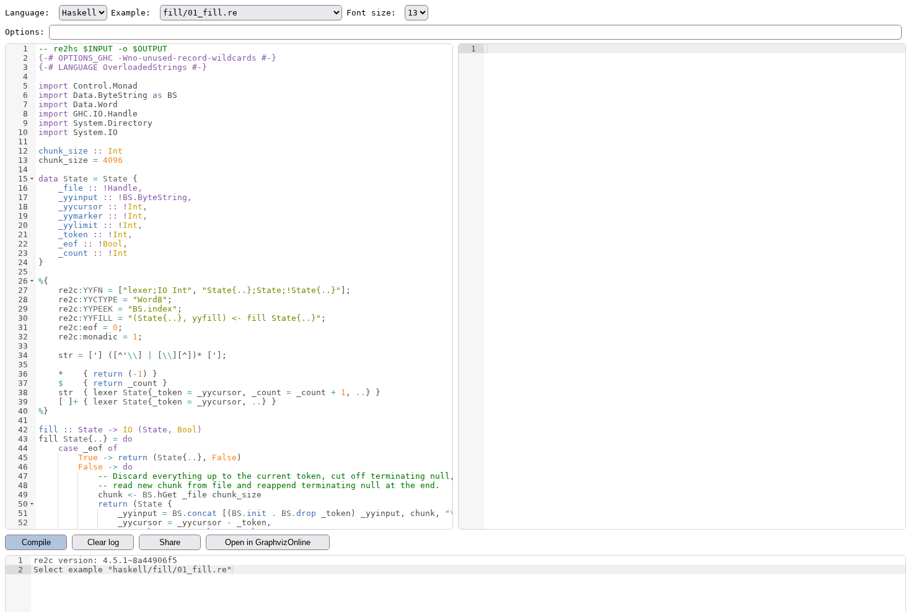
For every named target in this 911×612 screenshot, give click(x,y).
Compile (36, 542)
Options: (25, 32)
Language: (30, 12)
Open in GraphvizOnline (267, 542)
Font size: (373, 12)
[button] (32, 178)
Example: (133, 12)
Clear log (103, 542)
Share (169, 542)
